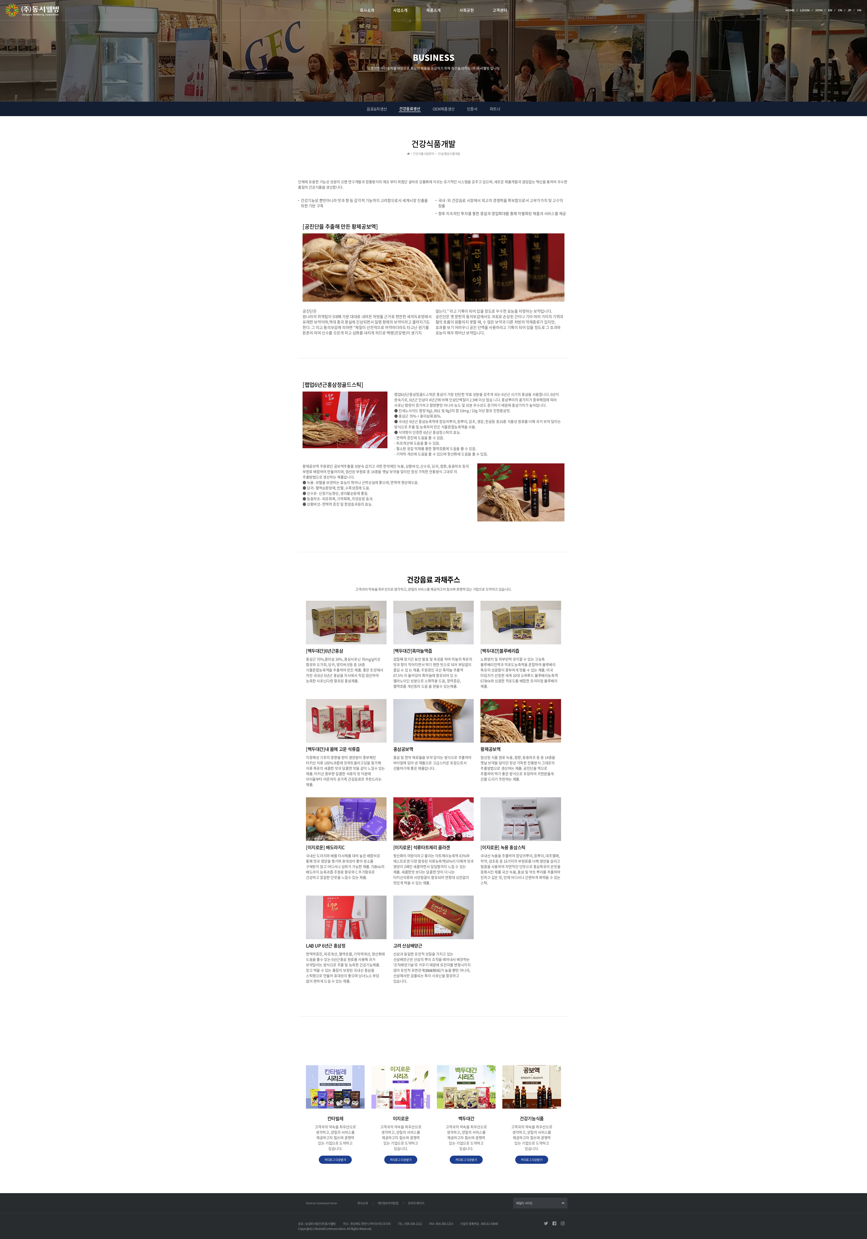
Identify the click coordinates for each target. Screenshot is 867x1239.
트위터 (546, 1223)
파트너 (495, 109)
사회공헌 (466, 10)
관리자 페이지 (416, 1203)
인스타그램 (563, 1223)
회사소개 (367, 10)
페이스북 (554, 1223)
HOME (790, 10)
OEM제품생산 (444, 109)
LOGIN (805, 10)
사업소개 (400, 10)
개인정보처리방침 (388, 1203)
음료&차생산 (377, 109)
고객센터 (500, 10)
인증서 (472, 109)
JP (849, 10)
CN (840, 10)
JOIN (819, 10)
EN (830, 10)
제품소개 (433, 10)
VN (859, 10)
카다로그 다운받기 (335, 1159)
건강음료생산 (409, 108)
